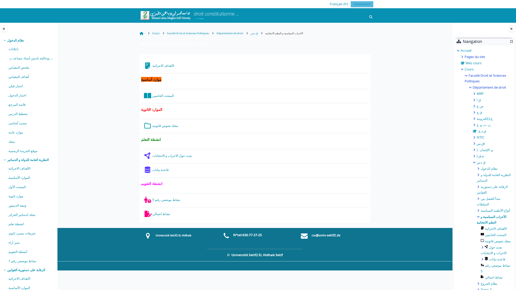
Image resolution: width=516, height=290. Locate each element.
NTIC (480, 137)
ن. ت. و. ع (484, 124)
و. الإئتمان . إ (485, 149)
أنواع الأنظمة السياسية (495, 210)
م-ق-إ (480, 156)
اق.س (481, 143)
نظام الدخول (15, 40)
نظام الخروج (489, 283)
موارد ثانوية (15, 196)
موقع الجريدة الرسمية (22, 150)
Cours (469, 69)
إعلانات (13, 49)
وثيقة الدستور (17, 205)
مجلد (11, 141)
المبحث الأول (17, 186)
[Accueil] (165, 15)
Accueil (466, 50)
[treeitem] (28, 95)
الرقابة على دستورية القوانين (26, 269)
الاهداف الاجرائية (19, 278)
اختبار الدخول (17, 95)
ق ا (479, 99)
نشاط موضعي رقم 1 (22, 261)
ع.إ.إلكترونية (485, 118)
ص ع (480, 106)
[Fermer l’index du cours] (4, 29)
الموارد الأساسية (19, 177)
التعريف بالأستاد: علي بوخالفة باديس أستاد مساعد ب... (31, 58)
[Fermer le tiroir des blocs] (512, 29)
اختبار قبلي (15, 86)
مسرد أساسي (17, 123)
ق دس (481, 162)
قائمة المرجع (17, 104)
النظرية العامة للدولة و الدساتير (28, 159)
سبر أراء (14, 242)
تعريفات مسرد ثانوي (21, 233)
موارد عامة (15, 132)
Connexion (362, 4)
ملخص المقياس (18, 67)
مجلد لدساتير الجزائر (21, 214)
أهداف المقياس (18, 76)
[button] (336, 4)
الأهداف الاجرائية (19, 168)
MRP (480, 93)
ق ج (479, 112)
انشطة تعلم (16, 224)
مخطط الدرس (18, 113)
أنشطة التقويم (17, 251)
